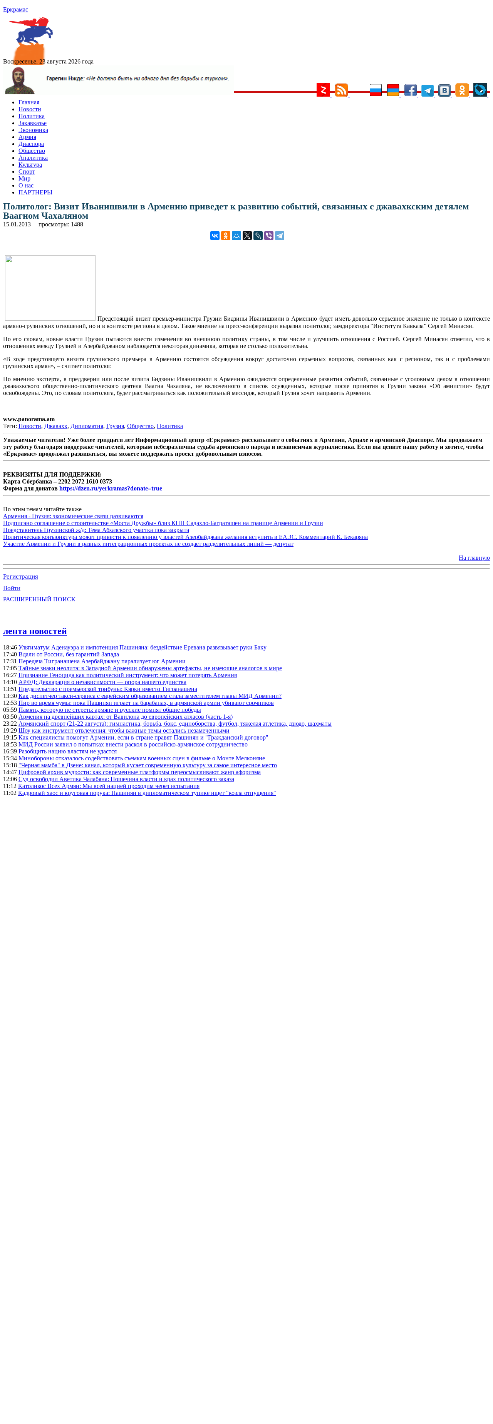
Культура (30, 164)
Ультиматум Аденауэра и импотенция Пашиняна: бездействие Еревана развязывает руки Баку (142, 647)
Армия (27, 137)
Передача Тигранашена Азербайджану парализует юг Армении (102, 661)
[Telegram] (279, 235)
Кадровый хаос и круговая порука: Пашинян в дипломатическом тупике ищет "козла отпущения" (147, 793)
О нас (26, 185)
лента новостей (35, 631)
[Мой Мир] (236, 235)
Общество (31, 150)
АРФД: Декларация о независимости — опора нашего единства (102, 682)
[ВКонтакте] (215, 235)
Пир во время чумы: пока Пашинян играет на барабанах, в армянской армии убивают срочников (146, 702)
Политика (31, 116)
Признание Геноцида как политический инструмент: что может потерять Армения (127, 675)
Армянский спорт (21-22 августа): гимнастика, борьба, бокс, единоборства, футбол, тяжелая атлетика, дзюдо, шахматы (175, 723)
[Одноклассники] (225, 235)
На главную (474, 557)
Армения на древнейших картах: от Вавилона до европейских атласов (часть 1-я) (125, 716)
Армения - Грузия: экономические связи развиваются (73, 516)
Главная (28, 102)
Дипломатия (86, 426)
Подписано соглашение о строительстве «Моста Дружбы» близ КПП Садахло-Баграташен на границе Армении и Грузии (163, 523)
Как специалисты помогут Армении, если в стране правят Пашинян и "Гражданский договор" (143, 737)
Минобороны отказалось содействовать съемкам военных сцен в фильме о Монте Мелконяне (141, 758)
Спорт (26, 171)
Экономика (33, 130)
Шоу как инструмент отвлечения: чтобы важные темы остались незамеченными (124, 730)
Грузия (115, 426)
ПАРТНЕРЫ (35, 192)
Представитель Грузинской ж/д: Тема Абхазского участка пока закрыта (96, 530)
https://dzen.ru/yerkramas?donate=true (110, 488)
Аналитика (33, 157)
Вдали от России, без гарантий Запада (68, 654)
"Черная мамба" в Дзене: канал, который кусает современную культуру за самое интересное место (147, 765)
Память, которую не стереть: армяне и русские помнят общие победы (109, 709)
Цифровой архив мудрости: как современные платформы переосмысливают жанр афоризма (139, 772)
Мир (24, 178)
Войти (11, 588)
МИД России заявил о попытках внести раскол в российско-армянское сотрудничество (133, 744)
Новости (29, 109)
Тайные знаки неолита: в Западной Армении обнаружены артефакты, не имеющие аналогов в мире (150, 668)
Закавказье (32, 123)
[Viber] (268, 235)
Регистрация (20, 576)
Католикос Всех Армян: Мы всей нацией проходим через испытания (109, 786)
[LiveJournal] (258, 235)
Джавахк (55, 426)
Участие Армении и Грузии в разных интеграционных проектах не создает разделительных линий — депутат (148, 543)
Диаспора (31, 144)
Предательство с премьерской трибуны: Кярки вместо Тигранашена (107, 689)
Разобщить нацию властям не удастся (67, 751)
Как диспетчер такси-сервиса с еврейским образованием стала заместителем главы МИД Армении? (150, 696)
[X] (247, 235)
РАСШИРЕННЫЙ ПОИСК (39, 599)
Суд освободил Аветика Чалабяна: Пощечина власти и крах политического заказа (126, 779)
